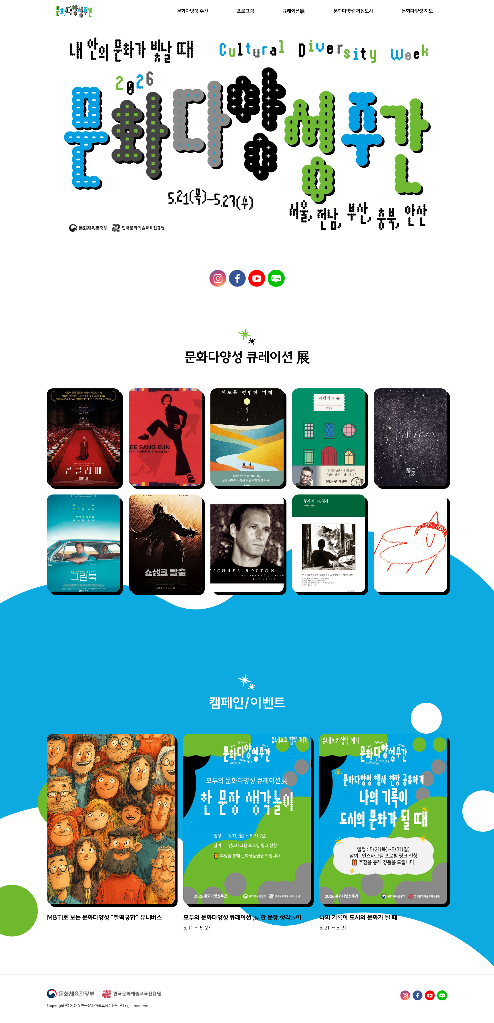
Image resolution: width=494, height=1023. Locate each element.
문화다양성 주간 (192, 11)
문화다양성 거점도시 (353, 11)
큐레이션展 (293, 11)
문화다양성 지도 (417, 11)
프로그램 (245, 11)
